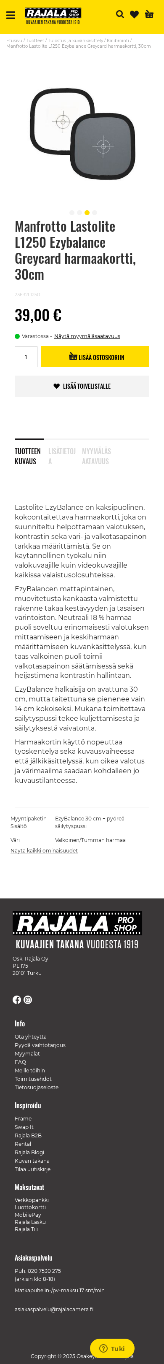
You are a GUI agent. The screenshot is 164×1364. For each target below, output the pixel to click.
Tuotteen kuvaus (28, 454)
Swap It (24, 1127)
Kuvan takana (32, 1161)
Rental (23, 1144)
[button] (70, 211)
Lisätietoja (62, 454)
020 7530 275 (44, 1271)
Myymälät (27, 1053)
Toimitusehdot (33, 1079)
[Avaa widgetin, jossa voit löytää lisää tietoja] (112, 1349)
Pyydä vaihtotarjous (40, 1045)
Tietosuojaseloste (36, 1087)
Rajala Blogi (29, 1152)
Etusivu (14, 40)
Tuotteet (35, 40)
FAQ (20, 1062)
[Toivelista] (134, 14)
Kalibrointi (118, 40)
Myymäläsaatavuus (96, 454)
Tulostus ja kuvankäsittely (75, 40)
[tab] (31, 450)
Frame (23, 1118)
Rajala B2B (28, 1135)
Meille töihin (30, 1070)
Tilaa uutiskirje (32, 1169)
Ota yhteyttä (31, 1037)
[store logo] (56, 17)
